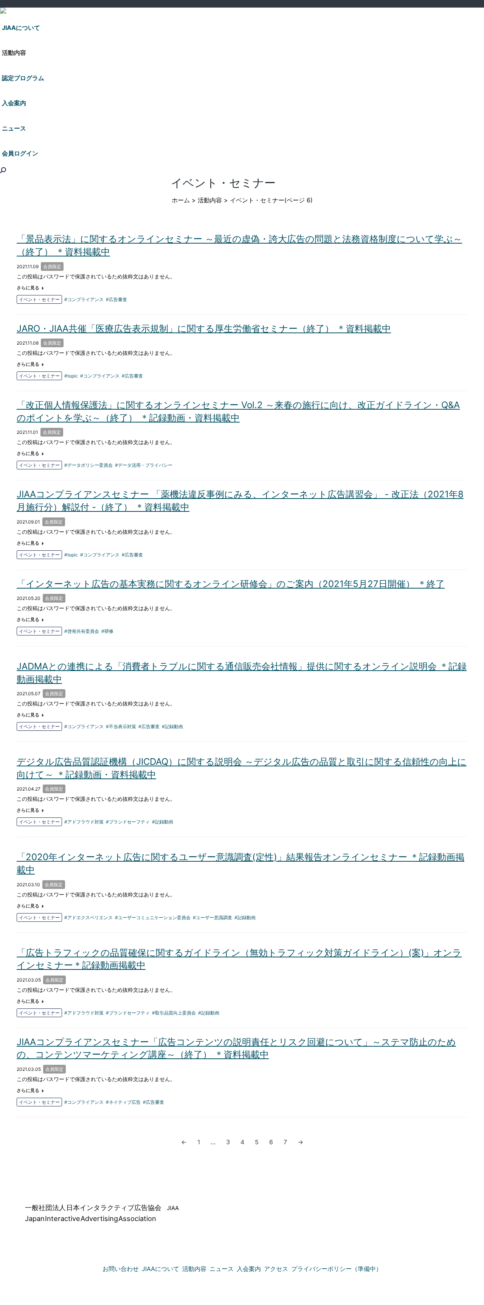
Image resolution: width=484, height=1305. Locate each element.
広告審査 (118, 299)
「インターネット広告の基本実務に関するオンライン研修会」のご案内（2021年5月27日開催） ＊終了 (231, 583)
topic (72, 376)
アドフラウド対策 (85, 822)
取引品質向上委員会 (175, 1013)
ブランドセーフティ (129, 822)
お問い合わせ (120, 1268)
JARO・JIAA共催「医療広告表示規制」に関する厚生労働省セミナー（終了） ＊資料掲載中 (204, 328)
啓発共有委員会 (83, 631)
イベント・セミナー (39, 299)
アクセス (276, 1268)
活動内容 (210, 200)
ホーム (181, 200)
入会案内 (249, 1268)
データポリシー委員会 (90, 465)
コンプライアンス (85, 299)
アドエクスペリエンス (90, 917)
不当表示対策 (122, 726)
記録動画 (174, 726)
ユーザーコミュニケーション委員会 (154, 917)
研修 (108, 631)
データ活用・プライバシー (145, 465)
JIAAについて (160, 1268)
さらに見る (28, 288)
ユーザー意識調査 (214, 917)
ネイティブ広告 (125, 1102)
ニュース (221, 1268)
